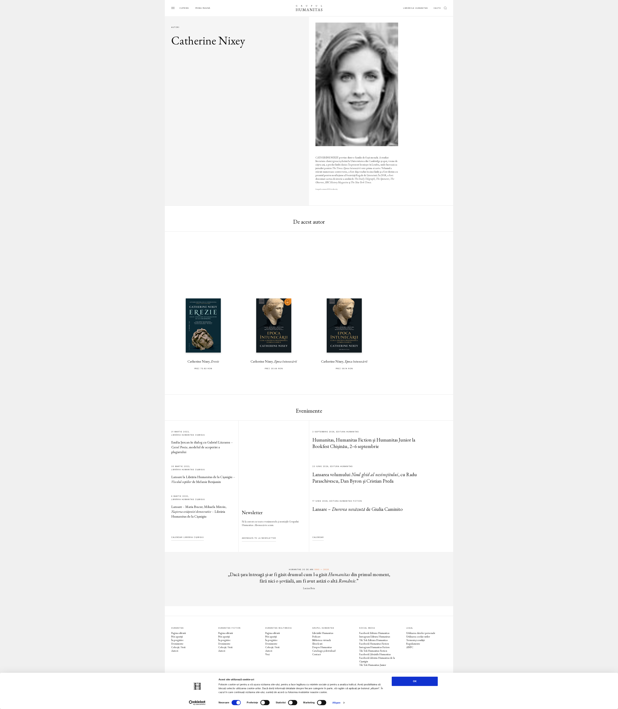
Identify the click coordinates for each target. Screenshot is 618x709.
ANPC (409, 647)
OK (415, 681)
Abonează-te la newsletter (259, 538)
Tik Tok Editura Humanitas (373, 640)
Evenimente (177, 643)
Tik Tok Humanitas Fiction (373, 650)
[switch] (265, 702)
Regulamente (413, 643)
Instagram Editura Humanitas (374, 636)
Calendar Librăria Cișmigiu (187, 537)
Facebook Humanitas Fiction (374, 643)
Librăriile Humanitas (415, 8)
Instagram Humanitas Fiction (374, 647)
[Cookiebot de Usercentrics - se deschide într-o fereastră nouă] (197, 702)
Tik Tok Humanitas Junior (372, 665)
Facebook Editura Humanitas (374, 633)
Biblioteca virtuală (321, 640)
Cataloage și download (323, 650)
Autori (174, 650)
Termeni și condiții (415, 640)
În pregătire (177, 640)
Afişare (336, 702)
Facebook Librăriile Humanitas (375, 654)
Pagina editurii (178, 633)
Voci (267, 654)
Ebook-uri (317, 643)
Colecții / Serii (178, 647)
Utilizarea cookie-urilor (418, 636)
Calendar (318, 537)
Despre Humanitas (322, 647)
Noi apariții (177, 636)
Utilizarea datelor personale (420, 633)
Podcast (316, 636)
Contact (316, 654)
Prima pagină (202, 8)
